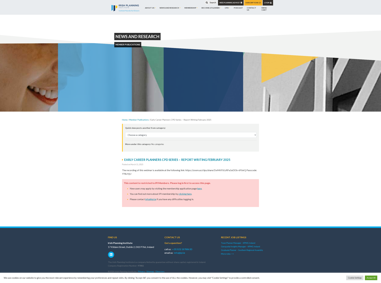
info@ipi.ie (150, 199)
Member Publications (139, 119)
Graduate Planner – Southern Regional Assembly (242, 250)
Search (212, 2)
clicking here (185, 193)
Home (125, 119)
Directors (160, 271)
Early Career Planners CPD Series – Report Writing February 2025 (177, 159)
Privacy (141, 271)
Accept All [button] (371, 278)
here (199, 188)
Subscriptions (252, 3)
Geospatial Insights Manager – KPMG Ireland (240, 246)
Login (267, 3)
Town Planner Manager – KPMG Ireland (238, 243)
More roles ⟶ (227, 254)
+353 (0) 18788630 (182, 249)
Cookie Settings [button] (355, 278)
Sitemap (150, 271)
